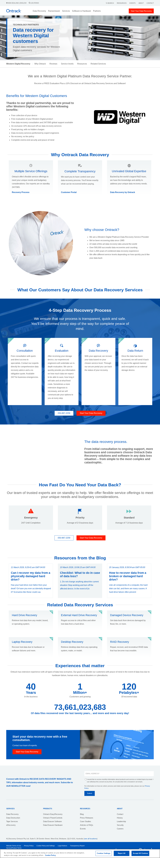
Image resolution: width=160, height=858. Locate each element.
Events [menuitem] (83, 829)
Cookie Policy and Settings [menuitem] (45, 846)
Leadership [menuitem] (121, 821)
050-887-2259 (64, 413)
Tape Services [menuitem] (12, 821)
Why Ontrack (40, 64)
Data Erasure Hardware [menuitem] (52, 825)
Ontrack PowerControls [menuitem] (52, 818)
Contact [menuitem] (120, 814)
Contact (150, 3)
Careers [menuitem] (120, 829)
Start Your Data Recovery (141, 11)
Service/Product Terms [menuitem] (14, 848)
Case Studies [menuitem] (85, 821)
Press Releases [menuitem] (86, 818)
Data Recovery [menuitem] (12, 814)
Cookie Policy (50, 855)
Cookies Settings (103, 853)
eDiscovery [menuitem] (11, 825)
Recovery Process (20, 192)
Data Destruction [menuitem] (13, 818)
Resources (121, 3)
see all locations (90, 839)
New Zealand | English (17, 3)
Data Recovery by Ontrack (122, 192)
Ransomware (54, 11)
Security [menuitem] (120, 825)
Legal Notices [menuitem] (62, 846)
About (141, 3)
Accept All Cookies (140, 853)
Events (133, 3)
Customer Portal (68, 192)
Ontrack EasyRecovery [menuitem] (52, 814)
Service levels (67, 64)
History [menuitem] (120, 818)
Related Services (98, 64)
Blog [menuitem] (82, 814)
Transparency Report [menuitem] (77, 846)
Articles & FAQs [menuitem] (86, 825)
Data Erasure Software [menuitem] (52, 821)
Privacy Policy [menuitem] (29, 846)
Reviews (53, 64)
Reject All (121, 853)
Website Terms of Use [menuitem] (13, 846)
